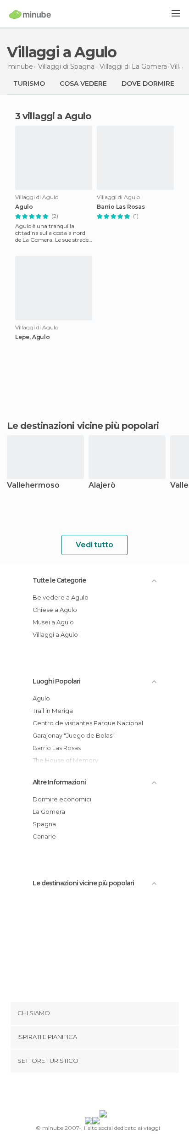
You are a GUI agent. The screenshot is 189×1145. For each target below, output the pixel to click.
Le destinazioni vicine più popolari (83, 425)
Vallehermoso (33, 485)
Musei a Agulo (53, 622)
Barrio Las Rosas (121, 207)
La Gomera (49, 811)
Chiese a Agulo (55, 609)
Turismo (29, 83)
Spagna (44, 824)
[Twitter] (92, 1093)
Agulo (24, 207)
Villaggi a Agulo (55, 634)
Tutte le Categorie (59, 580)
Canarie (44, 836)
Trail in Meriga (53, 710)
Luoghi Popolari (56, 681)
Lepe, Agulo (32, 337)
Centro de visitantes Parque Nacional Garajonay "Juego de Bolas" (88, 729)
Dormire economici (62, 799)
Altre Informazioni (59, 782)
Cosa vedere (83, 83)
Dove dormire (148, 83)
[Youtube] (116, 1093)
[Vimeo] (104, 1093)
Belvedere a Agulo (61, 597)
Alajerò (102, 485)
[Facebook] (80, 1093)
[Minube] (30, 14)
